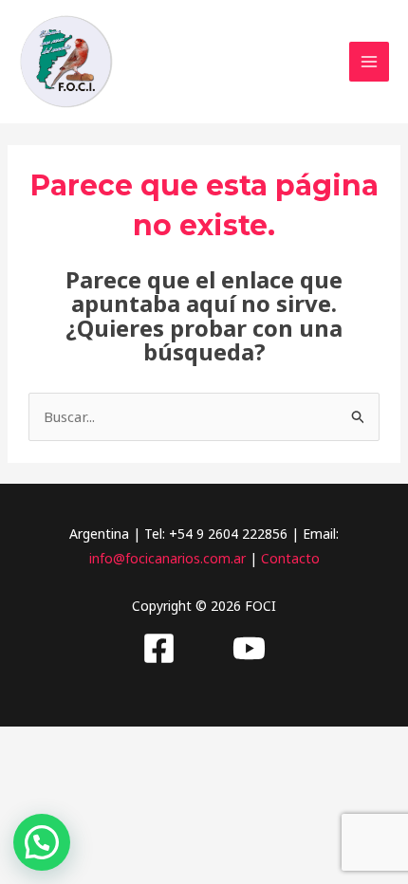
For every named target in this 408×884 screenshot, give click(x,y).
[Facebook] (159, 648)
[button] (41, 842)
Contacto (290, 558)
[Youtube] (249, 648)
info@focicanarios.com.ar (167, 558)
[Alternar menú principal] (369, 62)
